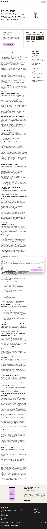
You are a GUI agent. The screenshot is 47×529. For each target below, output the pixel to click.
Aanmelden (36, 1)
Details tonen (40, 267)
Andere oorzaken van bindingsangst (36, 64)
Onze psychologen (36, 511)
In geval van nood (36, 512)
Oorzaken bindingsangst (36, 59)
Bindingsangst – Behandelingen (38, 77)
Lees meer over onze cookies (35, 263)
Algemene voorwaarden (4, 522)
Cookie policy (12, 522)
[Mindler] (4, 1)
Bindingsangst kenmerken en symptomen (37, 69)
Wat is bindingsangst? (36, 55)
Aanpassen (23, 270)
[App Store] (27, 500)
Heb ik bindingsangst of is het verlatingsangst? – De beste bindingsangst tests (37, 75)
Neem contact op (23, 509)
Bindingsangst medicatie (36, 78)
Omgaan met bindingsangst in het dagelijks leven (38, 81)
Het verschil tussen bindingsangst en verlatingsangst (38, 66)
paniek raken (6, 182)
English (6, 519)
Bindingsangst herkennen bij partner (37, 72)
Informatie (30, 1)
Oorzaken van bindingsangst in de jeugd (38, 61)
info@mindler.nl (4, 514)
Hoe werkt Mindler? (24, 1)
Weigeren (10, 270)
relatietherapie (6, 408)
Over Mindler (35, 509)
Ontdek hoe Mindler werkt (8, 44)
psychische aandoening (13, 80)
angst (8, 85)
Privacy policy (18, 522)
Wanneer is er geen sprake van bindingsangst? (38, 57)
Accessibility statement (14, 525)
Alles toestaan (37, 270)
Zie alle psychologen (30, 41)
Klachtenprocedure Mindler (5, 525)
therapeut (3, 365)
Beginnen (43, 1)
